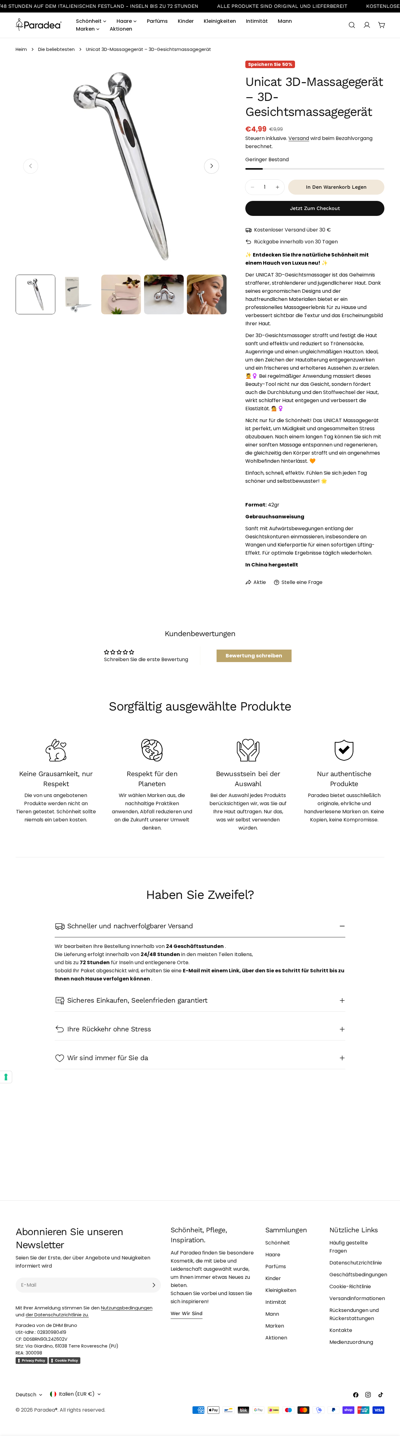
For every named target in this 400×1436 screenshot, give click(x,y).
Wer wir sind (186, 1313)
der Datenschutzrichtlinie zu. (57, 1315)
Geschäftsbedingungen (358, 1274)
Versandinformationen (357, 1298)
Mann (272, 1314)
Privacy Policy (33, 1360)
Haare (272, 1254)
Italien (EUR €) (77, 1394)
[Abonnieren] (153, 1285)
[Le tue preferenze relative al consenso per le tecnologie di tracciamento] (6, 1077)
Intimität (275, 1302)
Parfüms (275, 1266)
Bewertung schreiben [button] (254, 655)
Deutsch (26, 1394)
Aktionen (276, 1337)
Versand (298, 138)
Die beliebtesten (56, 49)
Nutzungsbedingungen (126, 1308)
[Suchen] (352, 25)
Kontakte (340, 1330)
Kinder (273, 1278)
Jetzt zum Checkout (315, 208)
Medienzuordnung (351, 1342)
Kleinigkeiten (280, 1290)
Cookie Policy (66, 1360)
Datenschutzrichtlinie (355, 1262)
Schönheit (277, 1242)
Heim (21, 49)
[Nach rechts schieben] (211, 165)
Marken (274, 1325)
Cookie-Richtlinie (350, 1286)
